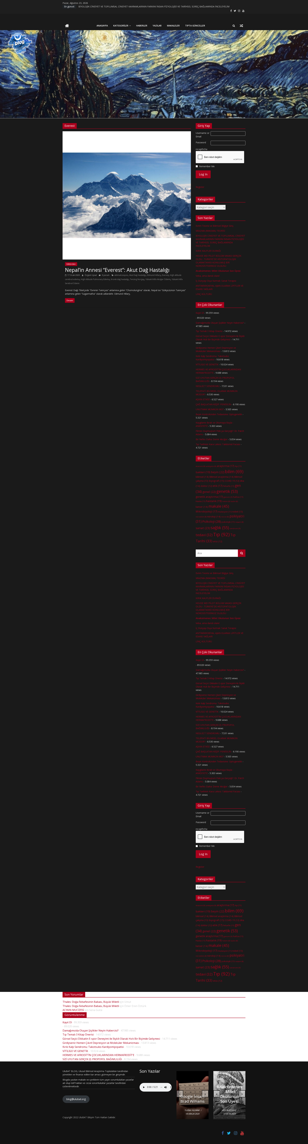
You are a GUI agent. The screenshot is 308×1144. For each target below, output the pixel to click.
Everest (165, 275)
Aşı (238, 466)
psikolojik (228, 521)
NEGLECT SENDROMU (207, 386)
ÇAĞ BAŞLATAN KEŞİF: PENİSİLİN (213, 404)
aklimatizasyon (121, 275)
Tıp (221, 534)
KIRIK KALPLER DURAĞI (208, 250)
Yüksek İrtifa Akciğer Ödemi (157, 279)
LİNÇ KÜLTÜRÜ (204, 294)
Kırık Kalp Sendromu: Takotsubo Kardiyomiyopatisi (93, 1047)
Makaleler (173, 25)
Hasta (200, 501)
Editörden (71, 264)
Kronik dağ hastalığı (120, 279)
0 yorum (105, 275)
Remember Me (207, 166)
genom (228, 497)
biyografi (216, 480)
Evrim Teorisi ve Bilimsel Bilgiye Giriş (214, 225)
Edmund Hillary (154, 275)
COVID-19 (232, 480)
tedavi (204, 534)
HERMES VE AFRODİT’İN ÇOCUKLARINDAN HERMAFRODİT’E (98, 1055)
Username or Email (202, 134)
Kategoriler (120, 25)
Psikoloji (211, 521)
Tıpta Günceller (195, 25)
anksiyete (211, 466)
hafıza (238, 496)
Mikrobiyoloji (206, 511)
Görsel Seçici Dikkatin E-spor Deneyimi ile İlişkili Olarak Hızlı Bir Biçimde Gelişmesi (111, 1038)
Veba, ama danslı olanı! (207, 275)
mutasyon (225, 511)
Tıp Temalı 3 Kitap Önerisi (209, 331)
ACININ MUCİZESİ (73, 1010)
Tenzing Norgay (137, 279)
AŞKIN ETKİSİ (203, 399)
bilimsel (202, 476)
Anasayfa (102, 25)
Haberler (141, 25)
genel (209, 492)
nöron (225, 517)
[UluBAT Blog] (67, 26)
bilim (234, 471)
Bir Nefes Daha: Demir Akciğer (211, 439)
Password (201, 142)
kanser (202, 506)
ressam (239, 522)
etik (217, 486)
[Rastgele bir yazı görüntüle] (241, 25)
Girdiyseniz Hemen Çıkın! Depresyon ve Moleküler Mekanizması (101, 1043)
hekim (226, 501)
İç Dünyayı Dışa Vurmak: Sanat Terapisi (216, 280)
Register (200, 187)
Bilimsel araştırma (221, 476)
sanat (203, 528)
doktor (206, 485)
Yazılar (157, 25)
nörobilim (201, 517)
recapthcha (201, 149)
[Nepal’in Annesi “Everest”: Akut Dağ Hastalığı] (127, 133)
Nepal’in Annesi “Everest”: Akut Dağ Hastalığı (117, 269)
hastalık (214, 501)
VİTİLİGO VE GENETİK (207, 364)
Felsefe (228, 486)
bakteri (203, 472)
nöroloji (214, 516)
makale (219, 506)
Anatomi (200, 466)
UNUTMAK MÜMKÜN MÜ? (210, 409)
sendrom (235, 528)
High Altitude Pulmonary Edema (95, 279)
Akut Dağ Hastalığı (137, 275)
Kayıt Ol (200, 312)
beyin (217, 472)
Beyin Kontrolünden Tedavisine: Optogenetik (219, 414)
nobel (237, 511)
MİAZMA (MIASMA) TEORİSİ (93, 6)
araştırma (225, 466)
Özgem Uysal (91, 275)
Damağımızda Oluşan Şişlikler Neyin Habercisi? (220, 322)
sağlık (220, 527)
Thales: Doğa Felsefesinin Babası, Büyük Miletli (91, 1002)
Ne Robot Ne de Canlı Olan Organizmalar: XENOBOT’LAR (192, 1094)
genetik (227, 491)
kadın (234, 501)
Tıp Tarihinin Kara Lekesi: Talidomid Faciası (218, 444)
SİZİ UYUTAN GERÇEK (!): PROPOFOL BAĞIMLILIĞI (92, 1059)
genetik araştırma (209, 497)
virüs (217, 541)
